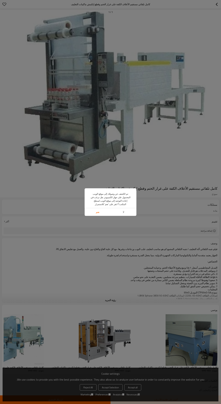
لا (123, 212)
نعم (97, 212)
